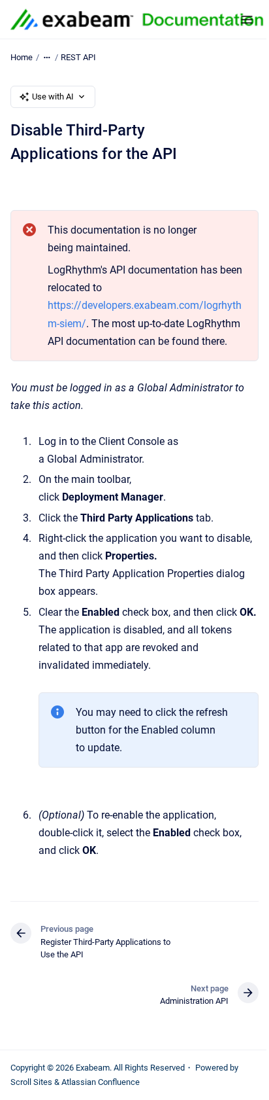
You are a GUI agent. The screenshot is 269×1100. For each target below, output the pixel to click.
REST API (78, 57)
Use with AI (53, 96)
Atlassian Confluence (100, 1082)
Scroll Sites (31, 1082)
